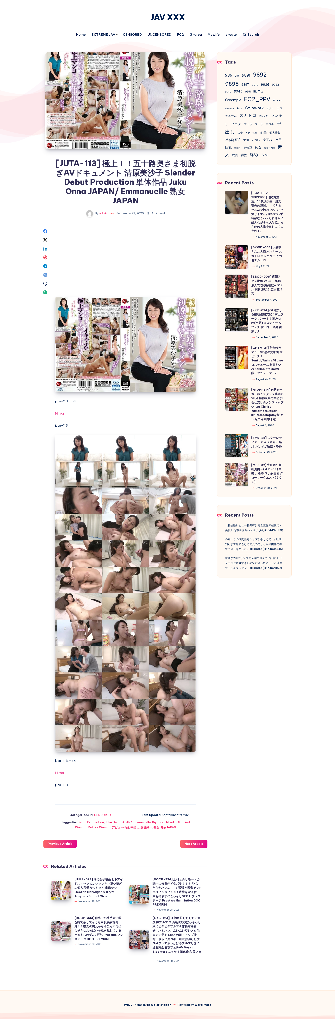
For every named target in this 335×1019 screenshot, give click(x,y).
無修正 (247, 147)
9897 (245, 84)
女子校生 (256, 140)
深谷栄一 (146, 827)
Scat (239, 108)
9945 (238, 91)
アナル (270, 108)
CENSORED (132, 35)
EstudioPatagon (159, 1005)
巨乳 (228, 147)
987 (237, 75)
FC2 (180, 35)
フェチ (236, 124)
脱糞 (235, 155)
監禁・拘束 (269, 147)
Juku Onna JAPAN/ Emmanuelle (128, 822)
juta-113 (61, 425)
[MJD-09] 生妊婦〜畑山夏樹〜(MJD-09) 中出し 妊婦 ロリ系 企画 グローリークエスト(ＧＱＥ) (267, 473)
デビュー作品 (120, 827)
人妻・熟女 (251, 132)
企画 (263, 132)
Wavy (128, 1005)
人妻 (240, 132)
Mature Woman (99, 827)
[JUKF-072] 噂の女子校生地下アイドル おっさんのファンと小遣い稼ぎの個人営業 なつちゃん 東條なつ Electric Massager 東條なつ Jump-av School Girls (98, 887)
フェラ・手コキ (264, 124)
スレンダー (264, 116)
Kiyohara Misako (164, 822)
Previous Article (60, 844)
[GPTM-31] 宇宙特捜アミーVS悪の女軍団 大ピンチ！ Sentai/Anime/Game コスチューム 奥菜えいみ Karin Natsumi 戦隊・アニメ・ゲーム (267, 360)
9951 (248, 91)
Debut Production (91, 822)
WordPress (202, 1005)
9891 (246, 75)
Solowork (254, 107)
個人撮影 (274, 132)
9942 (228, 91)
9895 (232, 83)
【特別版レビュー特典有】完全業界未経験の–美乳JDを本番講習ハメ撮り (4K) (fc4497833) (254, 528)
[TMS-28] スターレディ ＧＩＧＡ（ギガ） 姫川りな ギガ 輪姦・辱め (266, 442)
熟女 (156, 827)
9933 (275, 84)
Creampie (233, 100)
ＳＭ (264, 155)
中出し (134, 827)
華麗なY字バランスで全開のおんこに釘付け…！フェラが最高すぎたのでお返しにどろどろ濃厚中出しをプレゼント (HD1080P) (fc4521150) (254, 563)
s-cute (231, 35)
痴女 (258, 147)
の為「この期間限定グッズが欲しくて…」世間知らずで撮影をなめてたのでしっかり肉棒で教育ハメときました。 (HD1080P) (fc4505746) (254, 544)
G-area (196, 35)
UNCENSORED (159, 35)
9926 (265, 84)
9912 (255, 84)
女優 (246, 140)
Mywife (214, 35)
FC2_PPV (257, 99)
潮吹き (237, 147)
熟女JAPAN (168, 827)
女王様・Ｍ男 (272, 140)
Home (81, 35)
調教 (244, 155)
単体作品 (233, 139)
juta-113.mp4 (65, 401)
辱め (254, 154)
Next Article (194, 844)
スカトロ (247, 115)
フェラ (248, 124)
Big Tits (258, 91)
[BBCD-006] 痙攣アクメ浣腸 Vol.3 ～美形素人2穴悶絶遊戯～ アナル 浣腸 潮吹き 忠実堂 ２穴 (267, 285)
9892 (260, 74)
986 (228, 75)
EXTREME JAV (103, 35)
